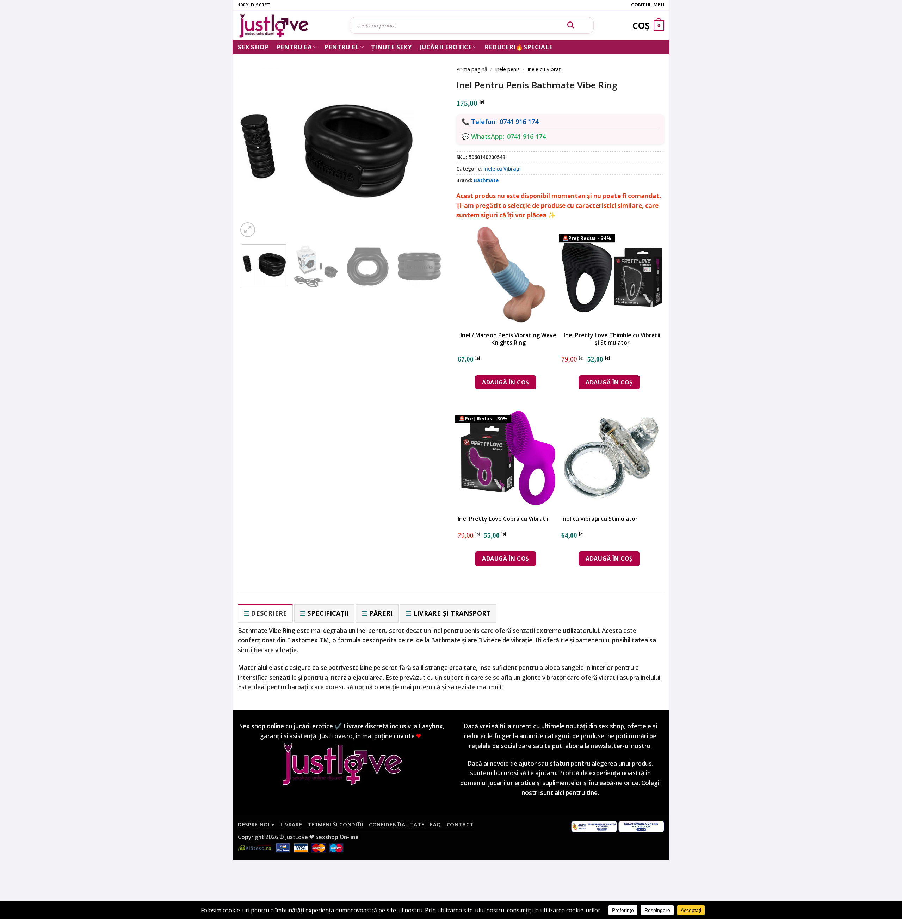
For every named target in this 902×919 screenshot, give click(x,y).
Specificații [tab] (327, 613)
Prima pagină (471, 69)
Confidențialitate (396, 824)
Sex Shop (253, 47)
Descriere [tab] (269, 613)
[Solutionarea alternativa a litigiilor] (594, 826)
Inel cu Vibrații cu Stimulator (599, 519)
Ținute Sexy (391, 47)
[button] (247, 229)
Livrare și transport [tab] (452, 613)
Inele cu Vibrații (545, 69)
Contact (460, 824)
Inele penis (507, 69)
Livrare (291, 824)
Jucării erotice (446, 47)
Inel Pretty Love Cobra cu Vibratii (503, 519)
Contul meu (647, 4)
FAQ (435, 824)
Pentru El (341, 47)
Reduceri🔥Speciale (518, 47)
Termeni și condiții (336, 824)
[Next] (429, 141)
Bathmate (486, 180)
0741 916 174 (519, 121)
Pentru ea (294, 47)
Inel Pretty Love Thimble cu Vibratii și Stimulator (612, 339)
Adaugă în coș (505, 382)
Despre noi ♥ (256, 824)
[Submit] (570, 25)
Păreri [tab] (381, 613)
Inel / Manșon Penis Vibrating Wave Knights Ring (508, 339)
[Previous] (253, 141)
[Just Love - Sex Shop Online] (288, 25)
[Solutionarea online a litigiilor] (641, 826)
